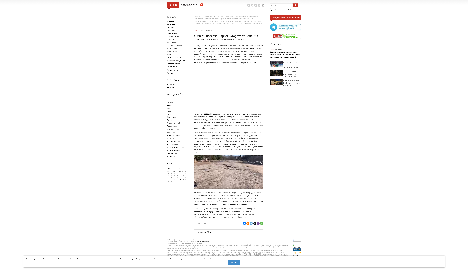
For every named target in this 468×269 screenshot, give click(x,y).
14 (185, 175)
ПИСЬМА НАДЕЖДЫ (212, 23)
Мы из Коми (172, 48)
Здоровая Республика (176, 60)
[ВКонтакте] (244, 223)
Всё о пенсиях (172, 51)
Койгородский (173, 129)
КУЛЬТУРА (243, 16)
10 (174, 175)
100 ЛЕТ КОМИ (256, 21)
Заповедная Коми (174, 63)
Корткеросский (173, 138)
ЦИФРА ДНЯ (237, 21)
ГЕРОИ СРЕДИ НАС (257, 23)
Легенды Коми (173, 36)
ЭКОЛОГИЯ (224, 16)
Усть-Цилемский (173, 150)
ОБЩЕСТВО (215, 16)
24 (174, 180)
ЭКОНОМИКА (207, 16)
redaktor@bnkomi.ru (203, 242)
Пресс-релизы (173, 33)
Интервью (171, 24)
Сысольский (172, 153)
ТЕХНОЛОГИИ (199, 19)
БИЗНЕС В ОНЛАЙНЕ (246, 19)
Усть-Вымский (172, 144)
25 (177, 180)
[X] (254, 223)
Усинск (169, 111)
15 (168, 178)
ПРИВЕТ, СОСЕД (214, 19)
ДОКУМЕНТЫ (225, 19)
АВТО (206, 19)
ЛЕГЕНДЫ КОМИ (245, 23)
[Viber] (258, 223)
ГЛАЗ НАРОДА (234, 19)
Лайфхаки (171, 30)
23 (171, 180)
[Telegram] (251, 223)
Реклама (170, 87)
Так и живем (172, 42)
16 (171, 178)
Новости (170, 21)
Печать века (172, 67)
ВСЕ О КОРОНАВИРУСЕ (213, 21)
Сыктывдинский (173, 123)
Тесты (169, 54)
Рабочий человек (174, 57)
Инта (169, 114)
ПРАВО (231, 16)
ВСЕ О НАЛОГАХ (200, 21)
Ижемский (171, 156)
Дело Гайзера (172, 39)
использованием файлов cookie (201, 259)
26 (180, 180)
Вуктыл (170, 120)
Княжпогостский (173, 135)
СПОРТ (237, 16)
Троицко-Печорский (175, 147)
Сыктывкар (171, 99)
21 (185, 178)
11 (177, 175)
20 (183, 178)
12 (180, 175)
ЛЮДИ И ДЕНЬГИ (200, 23)
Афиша (170, 73)
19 (180, 178)
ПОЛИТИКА (198, 16)
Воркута (170, 105)
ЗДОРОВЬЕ (223, 23)
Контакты (171, 84)
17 (174, 178)
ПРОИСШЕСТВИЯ (253, 16)
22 (168, 180)
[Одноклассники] (247, 223)
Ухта (168, 108)
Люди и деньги (173, 70)
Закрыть (234, 262)
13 (183, 175)
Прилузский (172, 126)
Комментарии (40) (202, 232)
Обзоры (170, 27)
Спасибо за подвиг (174, 45)
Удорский (171, 132)
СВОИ (230, 23)
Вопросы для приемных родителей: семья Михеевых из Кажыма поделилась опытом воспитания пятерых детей (285, 54)
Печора (170, 102)
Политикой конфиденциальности (180, 259)
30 (171, 182)
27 (183, 180)
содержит (208, 113)
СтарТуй (235, 23)
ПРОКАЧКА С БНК (227, 21)
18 (177, 178)
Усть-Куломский (173, 141)
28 (185, 180)
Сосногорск (172, 117)
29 (168, 182)
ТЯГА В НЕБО (247, 21)
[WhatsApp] (261, 223)
